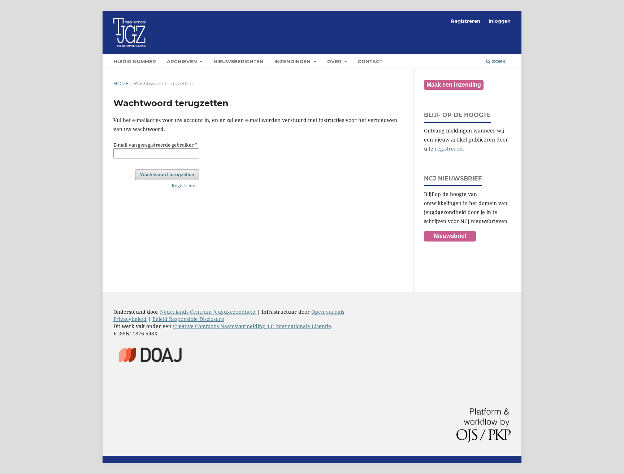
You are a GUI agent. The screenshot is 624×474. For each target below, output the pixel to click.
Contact (370, 61)
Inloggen (500, 21)
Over (335, 61)
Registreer (183, 185)
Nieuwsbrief (449, 236)
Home (121, 83)
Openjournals (327, 311)
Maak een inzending (453, 85)
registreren (449, 148)
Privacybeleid (130, 319)
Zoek (498, 61)
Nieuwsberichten (238, 61)
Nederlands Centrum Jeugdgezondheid (208, 311)
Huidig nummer (134, 61)
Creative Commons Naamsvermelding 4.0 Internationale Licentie (252, 326)
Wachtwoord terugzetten (167, 174)
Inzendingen (293, 61)
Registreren (465, 21)
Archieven (183, 61)
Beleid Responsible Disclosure (188, 319)
